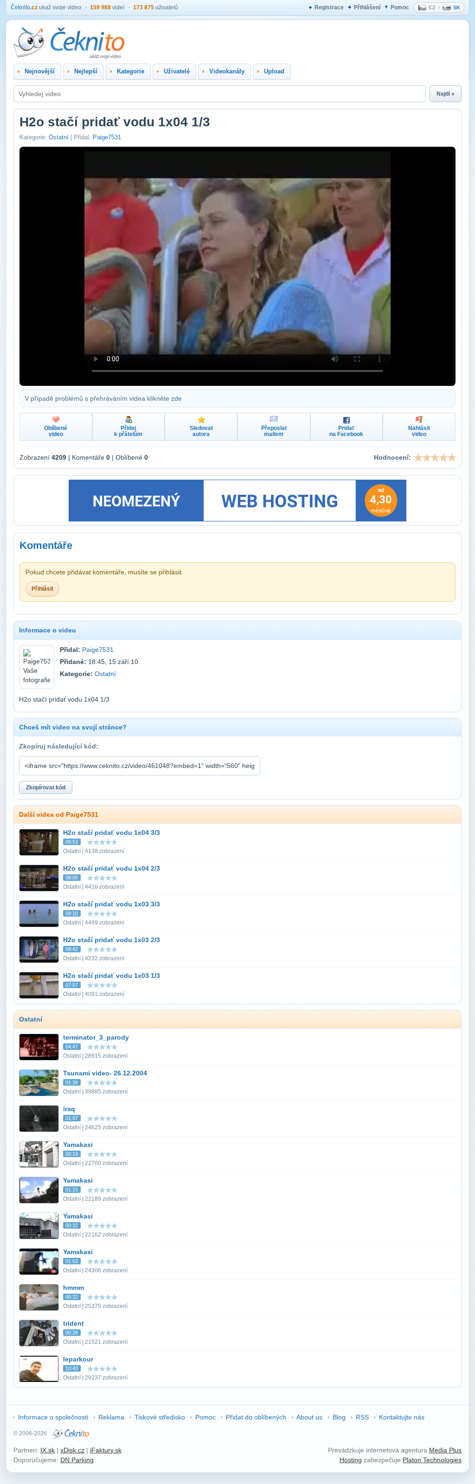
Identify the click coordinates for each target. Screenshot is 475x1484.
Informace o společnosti (53, 1417)
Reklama (111, 1417)
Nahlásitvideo (419, 431)
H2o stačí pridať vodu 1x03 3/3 (111, 904)
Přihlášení (367, 7)
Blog (339, 1417)
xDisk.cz (72, 1450)
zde (176, 398)
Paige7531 (107, 137)
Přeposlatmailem (274, 431)
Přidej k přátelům (128, 431)
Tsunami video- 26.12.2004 (105, 1073)
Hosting (351, 1460)
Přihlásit (42, 589)
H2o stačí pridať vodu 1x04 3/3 (111, 832)
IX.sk (47, 1450)
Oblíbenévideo (55, 431)
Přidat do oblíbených (256, 1417)
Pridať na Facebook (346, 431)
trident (73, 1323)
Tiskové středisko (160, 1417)
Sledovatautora (201, 431)
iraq (69, 1109)
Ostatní (59, 137)
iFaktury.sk (106, 1450)
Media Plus (445, 1450)
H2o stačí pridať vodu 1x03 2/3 (111, 940)
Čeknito (24, 7)
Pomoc (400, 7)
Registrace (329, 7)
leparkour (78, 1359)
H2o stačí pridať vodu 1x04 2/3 (111, 868)
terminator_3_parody (96, 1037)
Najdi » (445, 94)
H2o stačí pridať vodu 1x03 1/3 (111, 975)
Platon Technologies (432, 1460)
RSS (362, 1417)
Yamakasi (78, 1144)
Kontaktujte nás (401, 1417)
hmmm (73, 1287)
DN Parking (77, 1460)
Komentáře (45, 545)
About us (309, 1417)
